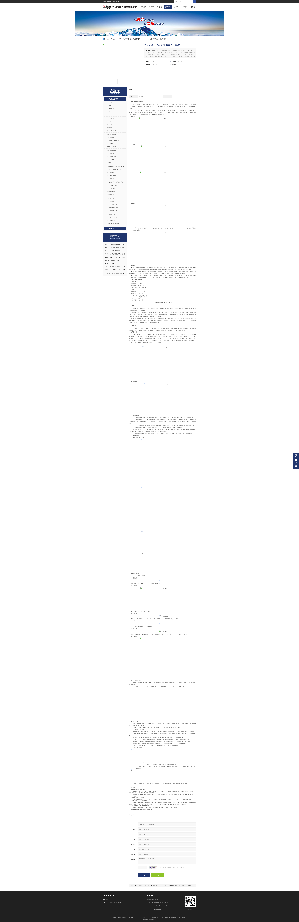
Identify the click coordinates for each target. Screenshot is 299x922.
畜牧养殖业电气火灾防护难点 (112, 260)
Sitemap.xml (167, 917)
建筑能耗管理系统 (111, 220)
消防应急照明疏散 (111, 175)
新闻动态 (159, 7)
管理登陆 (184, 917)
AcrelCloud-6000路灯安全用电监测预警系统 (157, 902)
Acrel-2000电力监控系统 (113, 223)
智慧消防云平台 (111, 194)
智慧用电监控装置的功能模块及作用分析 (115, 247)
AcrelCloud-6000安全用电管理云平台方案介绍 (146, 885)
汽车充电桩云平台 (111, 150)
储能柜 (109, 105)
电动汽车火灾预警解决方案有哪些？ (114, 250)
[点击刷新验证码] (153, 867)
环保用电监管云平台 (112, 210)
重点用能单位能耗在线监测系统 (115, 182)
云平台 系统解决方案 (124, 39)
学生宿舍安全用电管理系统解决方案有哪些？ (116, 254)
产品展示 (167, 7)
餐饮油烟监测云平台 (112, 201)
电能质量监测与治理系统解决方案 (115, 166)
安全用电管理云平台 (112, 217)
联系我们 (192, 7)
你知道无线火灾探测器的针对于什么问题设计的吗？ (116, 270)
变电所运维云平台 (111, 214)
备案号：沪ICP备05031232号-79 (142, 917)
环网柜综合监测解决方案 (113, 140)
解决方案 (109, 124)
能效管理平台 (110, 127)
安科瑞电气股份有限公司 (113, 1)
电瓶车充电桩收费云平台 (113, 204)
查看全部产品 (110, 228)
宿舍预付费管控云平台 (112, 207)
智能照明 (109, 162)
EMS (108, 111)
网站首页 (143, 7)
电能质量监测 (110, 108)
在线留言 (184, 7)
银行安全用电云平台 (112, 198)
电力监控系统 (110, 159)
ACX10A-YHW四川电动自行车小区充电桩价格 (180, 885)
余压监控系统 (110, 153)
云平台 (109, 121)
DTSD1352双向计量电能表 (153, 899)
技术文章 (175, 7)
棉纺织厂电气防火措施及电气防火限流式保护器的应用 (116, 257)
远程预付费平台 (111, 191)
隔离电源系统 (110, 172)
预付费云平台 (110, 118)
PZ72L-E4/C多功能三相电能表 (153, 909)
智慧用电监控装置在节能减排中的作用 (114, 244)
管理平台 (109, 102)
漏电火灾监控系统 (111, 188)
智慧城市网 (160, 917)
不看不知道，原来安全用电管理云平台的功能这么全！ (116, 266)
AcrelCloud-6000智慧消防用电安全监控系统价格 (158, 906)
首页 (111, 39)
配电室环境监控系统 (112, 156)
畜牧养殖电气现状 (109, 263)
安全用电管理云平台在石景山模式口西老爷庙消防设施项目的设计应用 (116, 273)
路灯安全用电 (110, 143)
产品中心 (115, 39)
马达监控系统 (110, 178)
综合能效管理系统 (111, 134)
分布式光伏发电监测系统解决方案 (115, 169)
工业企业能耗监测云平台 (113, 185)
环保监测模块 (110, 137)
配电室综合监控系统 (112, 131)
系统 (108, 115)
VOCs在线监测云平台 (112, 147)
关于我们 (151, 7)
